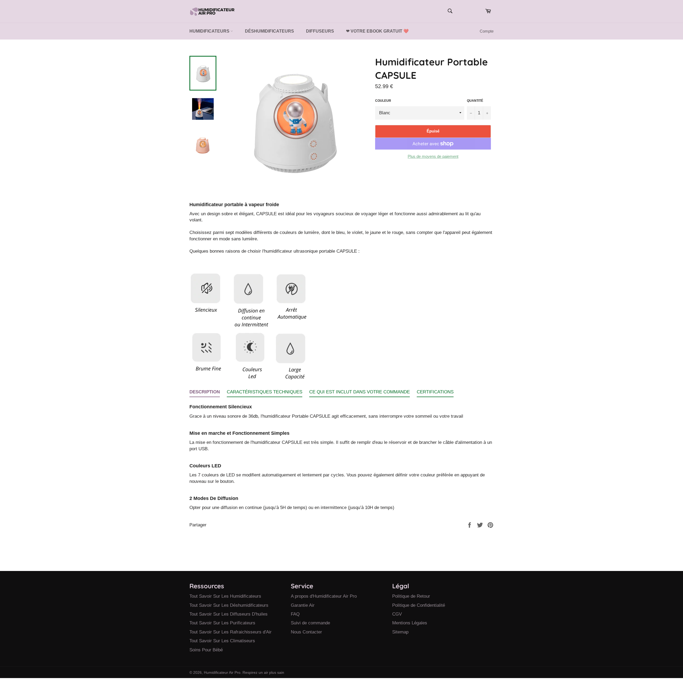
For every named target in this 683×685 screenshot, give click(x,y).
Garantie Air (303, 605)
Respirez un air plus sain (263, 673)
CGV (397, 614)
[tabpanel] (341, 454)
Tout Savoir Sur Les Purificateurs (222, 622)
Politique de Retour (411, 596)
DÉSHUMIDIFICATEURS (269, 31)
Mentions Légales (409, 622)
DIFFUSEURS (320, 31)
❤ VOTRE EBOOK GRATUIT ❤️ (377, 31)
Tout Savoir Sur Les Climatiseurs (222, 640)
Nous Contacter (306, 632)
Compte (487, 31)
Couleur (383, 101)
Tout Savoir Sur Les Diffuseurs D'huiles (228, 614)
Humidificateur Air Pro (222, 673)
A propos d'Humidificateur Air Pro (324, 596)
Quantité (475, 101)
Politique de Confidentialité (418, 605)
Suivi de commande (310, 622)
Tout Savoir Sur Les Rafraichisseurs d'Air (230, 632)
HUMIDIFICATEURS (210, 31)
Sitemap (400, 632)
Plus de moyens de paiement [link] (433, 156)
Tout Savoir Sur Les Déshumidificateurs (228, 605)
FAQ (295, 614)
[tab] (204, 393)
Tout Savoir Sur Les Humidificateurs (225, 596)
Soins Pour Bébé (206, 649)
